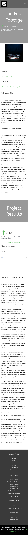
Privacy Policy (14, 469)
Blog (14, 505)
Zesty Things (14, 517)
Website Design (14, 87)
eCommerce (5, 76)
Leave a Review (14, 467)
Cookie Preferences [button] (14, 472)
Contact (14, 463)
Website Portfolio (14, 500)
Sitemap (14, 465)
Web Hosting (5, 87)
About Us (14, 460)
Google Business (14, 484)
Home (14, 458)
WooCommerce (23, 87)
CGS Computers (14, 512)
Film (11, 76)
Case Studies (14, 503)
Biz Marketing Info (14, 515)
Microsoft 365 (14, 488)
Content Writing (14, 486)
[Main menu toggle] (25, 4)
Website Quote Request (14, 493)
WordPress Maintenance (14, 482)
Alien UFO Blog (14, 519)
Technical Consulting (14, 491)
